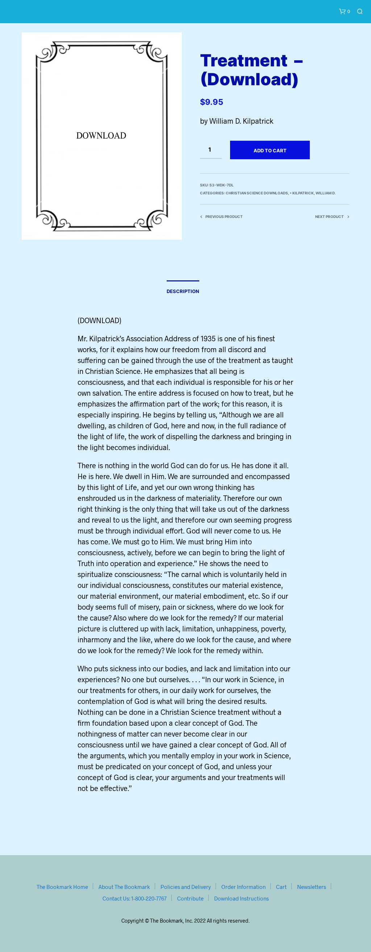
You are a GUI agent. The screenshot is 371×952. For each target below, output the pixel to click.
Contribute (190, 898)
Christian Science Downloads (257, 193)
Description (183, 291)
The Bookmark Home (62, 886)
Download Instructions (241, 898)
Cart (281, 886)
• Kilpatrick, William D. (313, 193)
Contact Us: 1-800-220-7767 (135, 898)
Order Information (243, 886)
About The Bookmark (124, 886)
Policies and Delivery (186, 886)
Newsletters (311, 886)
